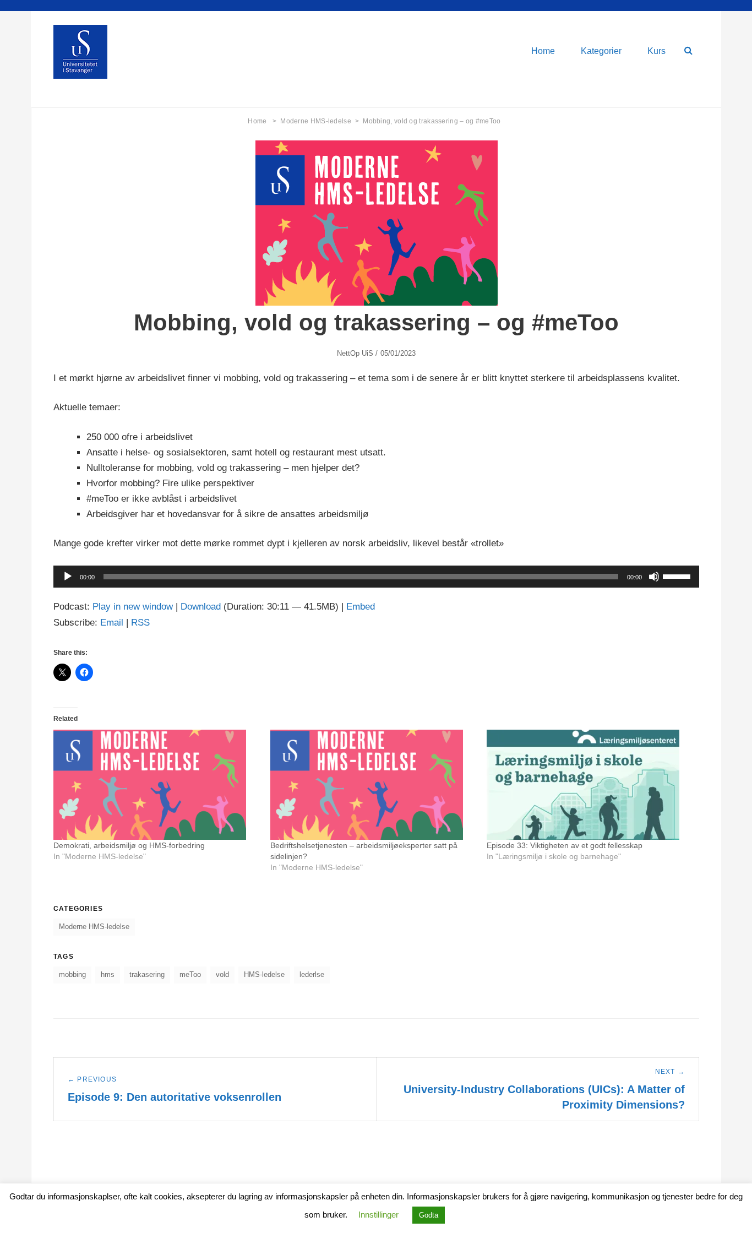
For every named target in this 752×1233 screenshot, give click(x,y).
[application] (376, 577)
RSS (140, 622)
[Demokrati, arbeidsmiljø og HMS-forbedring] (156, 785)
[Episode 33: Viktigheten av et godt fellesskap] (590, 785)
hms (108, 974)
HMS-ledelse (264, 974)
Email (111, 622)
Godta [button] (428, 1215)
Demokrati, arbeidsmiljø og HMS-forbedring (129, 845)
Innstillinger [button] (378, 1214)
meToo (190, 974)
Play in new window (132, 606)
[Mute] (654, 576)
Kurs (656, 51)
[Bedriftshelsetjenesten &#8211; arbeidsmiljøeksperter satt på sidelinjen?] (373, 785)
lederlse (311, 974)
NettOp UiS (355, 353)
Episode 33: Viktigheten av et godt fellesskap (564, 845)
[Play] (67, 576)
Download (201, 606)
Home (543, 51)
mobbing (72, 974)
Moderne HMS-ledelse (319, 121)
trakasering (147, 974)
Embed (360, 606)
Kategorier (601, 51)
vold (222, 974)
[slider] (678, 575)
